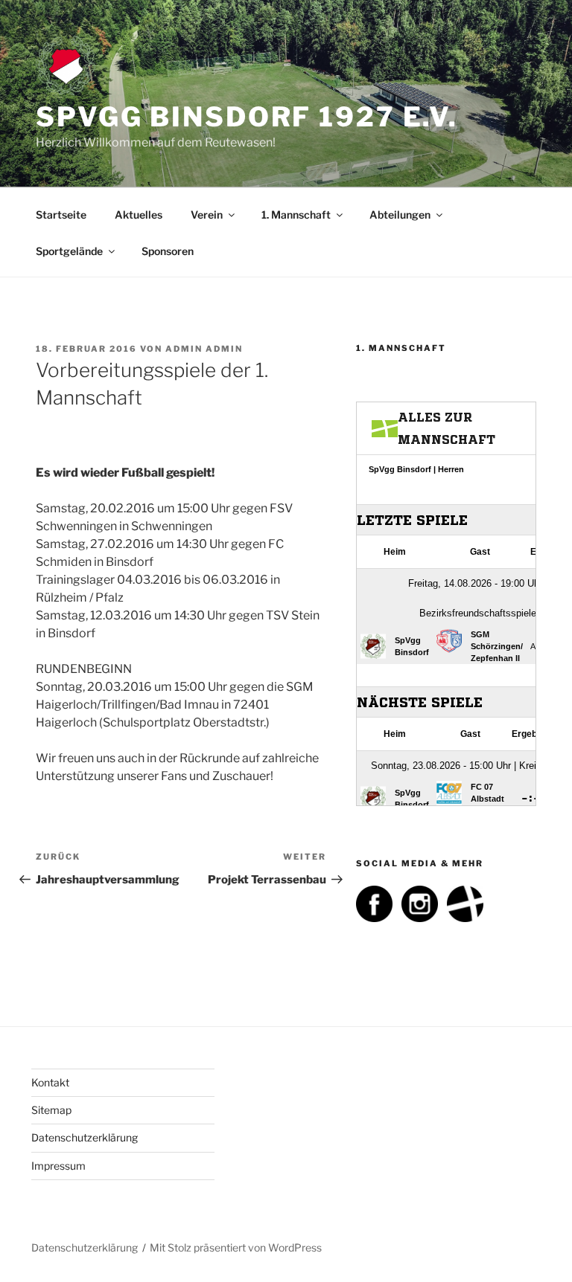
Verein (207, 214)
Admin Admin (204, 349)
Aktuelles (138, 214)
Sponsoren (168, 251)
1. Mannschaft (296, 214)
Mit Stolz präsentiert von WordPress (236, 1247)
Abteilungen (399, 214)
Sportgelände (69, 251)
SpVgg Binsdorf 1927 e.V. (247, 116)
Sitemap (51, 1110)
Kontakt (50, 1082)
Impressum (58, 1165)
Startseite (61, 214)
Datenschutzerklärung (84, 1137)
